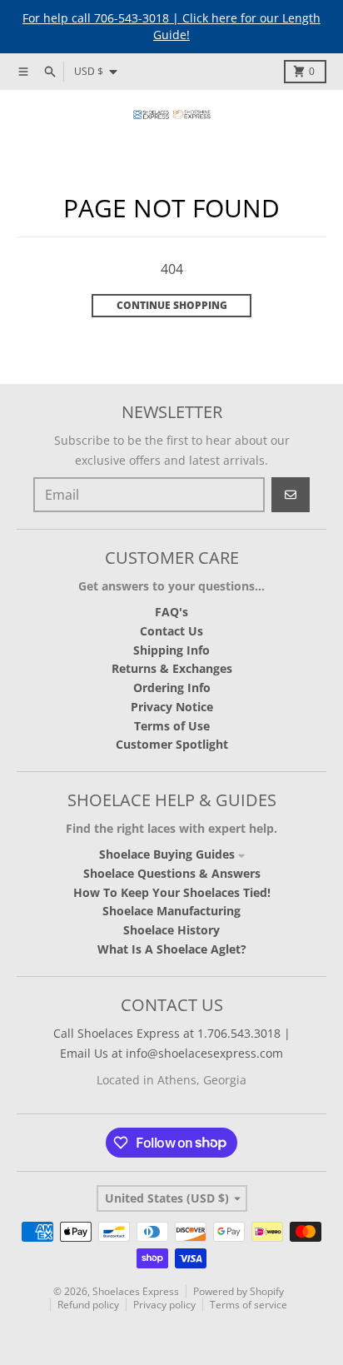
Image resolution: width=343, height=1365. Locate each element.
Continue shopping (172, 305)
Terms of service (248, 1305)
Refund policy (88, 1305)
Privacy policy (164, 1305)
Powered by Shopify (238, 1291)
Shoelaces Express (135, 1291)
